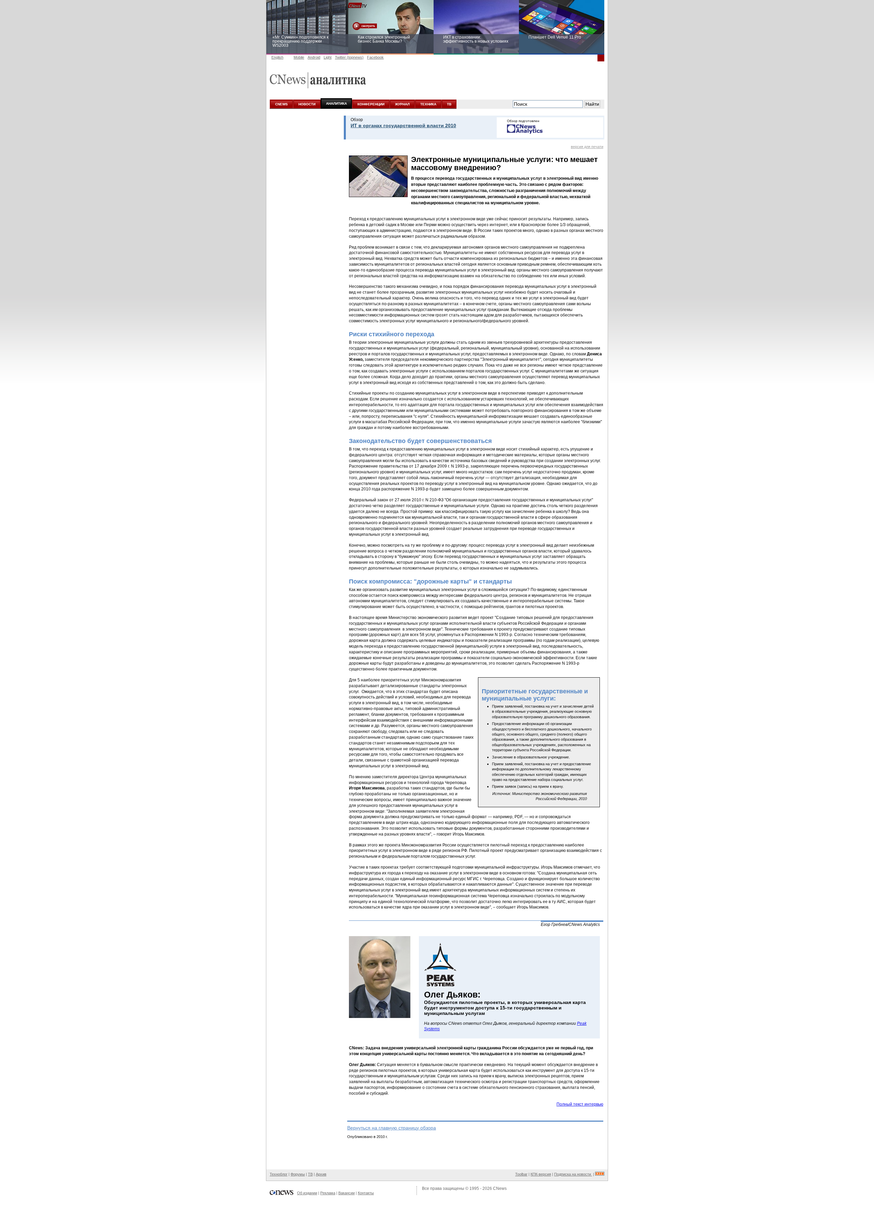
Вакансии (346, 1193)
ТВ (449, 104)
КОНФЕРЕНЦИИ (370, 104)
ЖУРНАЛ (402, 104)
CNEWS (281, 104)
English (277, 57)
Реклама (327, 1193)
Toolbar (521, 1174)
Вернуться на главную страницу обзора (391, 1128)
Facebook (375, 57)
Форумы (298, 1174)
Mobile (299, 57)
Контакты (366, 1193)
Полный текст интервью (579, 1104)
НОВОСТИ (306, 104)
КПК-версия (541, 1174)
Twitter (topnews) (349, 57)
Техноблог (278, 1174)
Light (328, 57)
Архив (321, 1174)
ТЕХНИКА (428, 104)
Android (314, 57)
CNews (500, 1188)
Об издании (307, 1193)
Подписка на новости (573, 1174)
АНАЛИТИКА (336, 103)
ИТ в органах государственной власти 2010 (403, 125)
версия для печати (587, 147)
